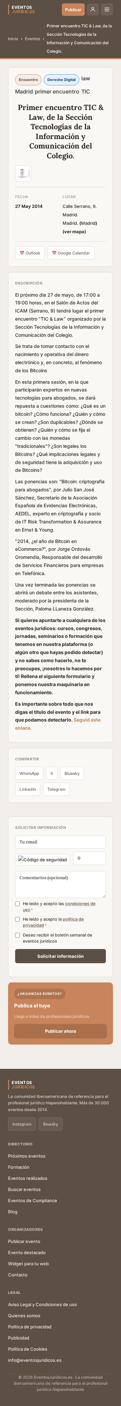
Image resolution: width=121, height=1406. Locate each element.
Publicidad (18, 1338)
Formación (19, 1167)
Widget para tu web (28, 1263)
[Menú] (107, 9)
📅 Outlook (29, 252)
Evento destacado (27, 1252)
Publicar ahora (60, 1031)
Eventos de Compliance (32, 1200)
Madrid (24, 91)
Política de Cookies (27, 1349)
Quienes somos (24, 1315)
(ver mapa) (74, 231)
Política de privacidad (29, 1326)
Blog (12, 1211)
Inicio (13, 38)
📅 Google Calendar (71, 252)
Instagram (22, 1124)
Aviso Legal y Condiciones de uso (42, 1304)
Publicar (73, 9)
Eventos (32, 38)
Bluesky (72, 773)
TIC (85, 91)
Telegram (56, 789)
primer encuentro (57, 91)
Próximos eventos (26, 1156)
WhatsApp (29, 773)
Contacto (18, 1274)
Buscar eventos (24, 1189)
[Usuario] (93, 9)
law (85, 78)
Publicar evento (24, 1241)
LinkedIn (27, 789)
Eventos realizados (27, 1178)
